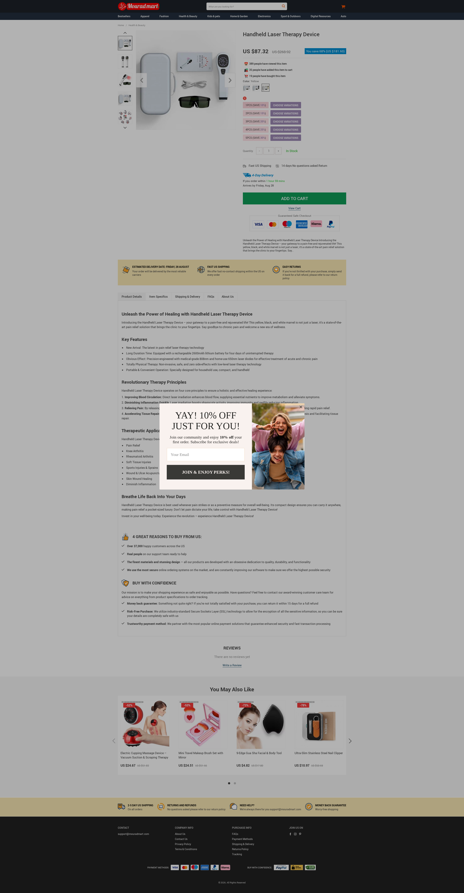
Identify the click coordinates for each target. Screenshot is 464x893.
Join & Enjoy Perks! (206, 472)
